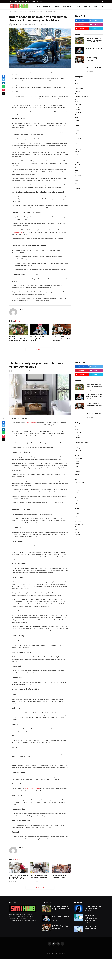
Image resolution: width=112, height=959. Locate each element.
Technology (78, 175)
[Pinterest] (3, 90)
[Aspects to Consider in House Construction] (61, 867)
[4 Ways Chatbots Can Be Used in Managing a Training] (78, 929)
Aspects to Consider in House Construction (59, 876)
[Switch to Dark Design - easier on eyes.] (102, 6)
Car (76, 99)
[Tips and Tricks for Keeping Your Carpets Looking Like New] (39, 867)
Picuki (27, 1)
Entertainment (67, 6)
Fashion (77, 115)
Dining (77, 107)
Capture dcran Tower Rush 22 (93, 68)
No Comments (24, 24)
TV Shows (77, 186)
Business (77, 91)
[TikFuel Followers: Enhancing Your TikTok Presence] (78, 908)
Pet (76, 159)
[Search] (102, 1)
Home (15, 1)
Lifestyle (87, 6)
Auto (76, 83)
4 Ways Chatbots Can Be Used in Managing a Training (93, 927)
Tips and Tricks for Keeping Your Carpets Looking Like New (39, 877)
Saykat (16, 24)
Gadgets (77, 125)
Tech (95, 6)
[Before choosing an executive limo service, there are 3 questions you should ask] (40, 48)
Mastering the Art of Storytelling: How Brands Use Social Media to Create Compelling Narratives (93, 918)
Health (77, 130)
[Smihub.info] (19, 6)
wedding (77, 188)
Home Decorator (79, 136)
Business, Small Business (82, 94)
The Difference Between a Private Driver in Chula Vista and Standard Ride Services (18, 338)
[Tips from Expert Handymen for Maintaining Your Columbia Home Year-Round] (18, 867)
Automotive (78, 86)
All (75, 80)
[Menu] (10, 1)
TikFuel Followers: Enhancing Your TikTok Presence (93, 907)
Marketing (78, 149)
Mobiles (77, 151)
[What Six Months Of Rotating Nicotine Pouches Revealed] (39, 329)
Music (76, 154)
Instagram (21, 1)
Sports (77, 167)
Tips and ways (79, 178)
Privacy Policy (34, 1)
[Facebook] (3, 76)
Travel (76, 180)
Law (76, 141)
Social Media (47, 6)
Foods (78, 6)
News (57, 6)
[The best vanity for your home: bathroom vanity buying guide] (40, 394)
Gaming (77, 128)
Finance (77, 117)
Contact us (43, 1)
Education (77, 109)
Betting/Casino (79, 88)
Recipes (77, 162)
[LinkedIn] (3, 83)
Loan (76, 146)
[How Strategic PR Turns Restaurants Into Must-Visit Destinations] (61, 329)
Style (76, 170)
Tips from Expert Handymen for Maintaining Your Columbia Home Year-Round (18, 877)
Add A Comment (40, 349)
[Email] (3, 93)
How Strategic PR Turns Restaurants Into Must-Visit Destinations (61, 338)
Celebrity (77, 101)
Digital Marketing (79, 104)
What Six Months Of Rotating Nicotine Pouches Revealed (39, 338)
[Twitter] (3, 79)
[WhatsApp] (3, 86)
